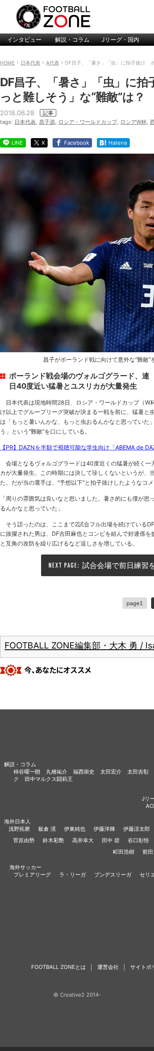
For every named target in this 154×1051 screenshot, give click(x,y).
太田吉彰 (138, 771)
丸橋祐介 (56, 771)
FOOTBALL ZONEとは (58, 967)
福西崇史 (83, 771)
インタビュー (24, 39)
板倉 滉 (47, 828)
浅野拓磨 (19, 828)
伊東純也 (74, 828)
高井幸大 (83, 840)
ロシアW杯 (133, 122)
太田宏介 (111, 771)
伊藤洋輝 (104, 828)
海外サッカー (25, 867)
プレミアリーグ (32, 874)
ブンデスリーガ (112, 874)
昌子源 (47, 122)
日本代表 (25, 122)
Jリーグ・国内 (120, 39)
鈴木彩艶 (53, 840)
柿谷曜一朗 (27, 771)
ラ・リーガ (72, 874)
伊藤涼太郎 (136, 828)
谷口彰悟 (138, 840)
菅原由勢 (23, 840)
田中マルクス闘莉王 (49, 779)
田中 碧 (111, 840)
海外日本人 (17, 821)
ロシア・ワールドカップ (87, 122)
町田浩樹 (123, 851)
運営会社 (108, 967)
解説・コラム (72, 39)
